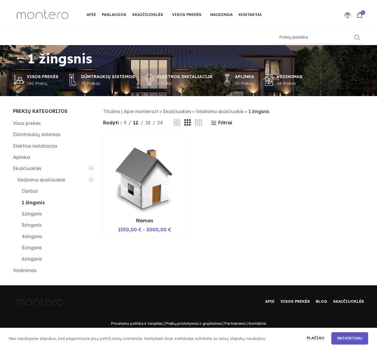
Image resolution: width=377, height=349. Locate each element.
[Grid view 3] (187, 122)
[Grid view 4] (198, 122)
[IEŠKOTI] (357, 37)
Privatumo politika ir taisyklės (137, 323)
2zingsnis (32, 214)
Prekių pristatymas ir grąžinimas (194, 323)
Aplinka (21, 157)
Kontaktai (257, 323)
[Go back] (20, 59)
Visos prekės (27, 123)
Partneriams (235, 323)
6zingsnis (32, 259)
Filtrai (225, 123)
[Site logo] (42, 14)
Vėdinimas (25, 270)
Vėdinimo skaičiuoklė (41, 180)
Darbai (30, 191)
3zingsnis (32, 225)
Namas (144, 220)
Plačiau (316, 337)
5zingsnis (32, 248)
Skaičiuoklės (27, 168)
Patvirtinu (349, 338)
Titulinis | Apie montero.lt (130, 111)
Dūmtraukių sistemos (36, 134)
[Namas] (145, 177)
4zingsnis (32, 236)
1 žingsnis (33, 202)
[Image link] (347, 14)
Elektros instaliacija (35, 146)
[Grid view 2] (177, 122)
